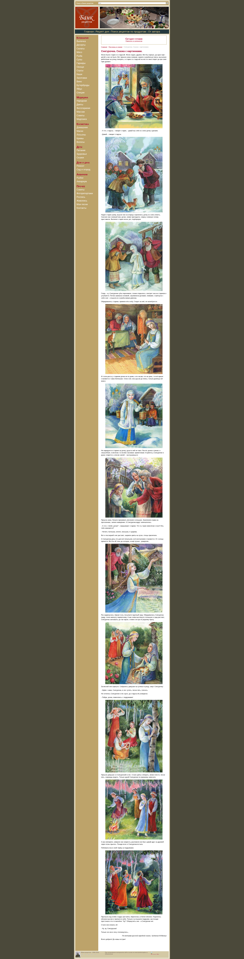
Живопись (82, 200)
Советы (80, 115)
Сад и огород (83, 169)
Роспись (81, 197)
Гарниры (81, 63)
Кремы (80, 138)
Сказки (80, 157)
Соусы (80, 70)
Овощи (80, 67)
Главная (89, 31)
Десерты (81, 45)
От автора (154, 31)
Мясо (79, 52)
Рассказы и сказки (115, 47)
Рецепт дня (102, 31)
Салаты (81, 48)
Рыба (79, 56)
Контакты (81, 208)
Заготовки (82, 78)
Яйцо (79, 89)
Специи (80, 92)
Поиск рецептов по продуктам (128, 31)
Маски (80, 131)
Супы (79, 59)
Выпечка (81, 41)
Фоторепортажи (85, 193)
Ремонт (80, 166)
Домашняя (82, 127)
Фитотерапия (83, 108)
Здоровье (82, 154)
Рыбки (80, 177)
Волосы (81, 142)
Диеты (80, 104)
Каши (79, 74)
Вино (79, 81)
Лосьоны (81, 134)
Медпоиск (82, 119)
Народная (82, 100)
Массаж (81, 111)
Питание (81, 150)
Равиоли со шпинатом (134, 41)
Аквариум (82, 181)
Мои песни (82, 204)
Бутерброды (83, 85)
